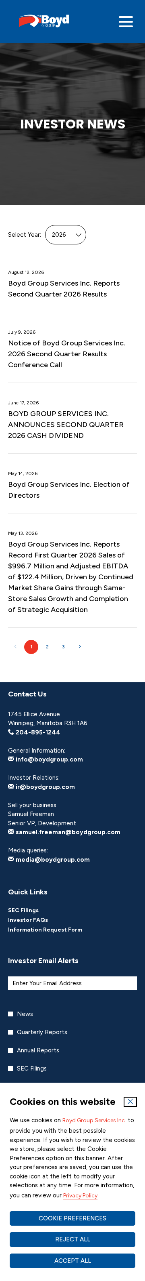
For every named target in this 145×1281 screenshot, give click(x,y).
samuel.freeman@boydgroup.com (67, 832)
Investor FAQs (39, 920)
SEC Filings (34, 910)
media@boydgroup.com (52, 859)
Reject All (72, 1239)
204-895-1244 (37, 732)
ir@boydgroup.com (44, 787)
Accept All (72, 1260)
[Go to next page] (79, 647)
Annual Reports (38, 1050)
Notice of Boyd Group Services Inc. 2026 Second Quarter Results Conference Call (66, 354)
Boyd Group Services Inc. (94, 1120)
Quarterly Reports (42, 1032)
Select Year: (24, 234)
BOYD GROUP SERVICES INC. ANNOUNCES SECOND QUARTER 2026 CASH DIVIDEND (66, 424)
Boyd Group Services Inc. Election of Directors (69, 490)
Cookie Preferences (72, 1218)
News (25, 1014)
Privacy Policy (80, 1195)
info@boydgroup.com (48, 759)
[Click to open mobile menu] (125, 21)
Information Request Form (56, 930)
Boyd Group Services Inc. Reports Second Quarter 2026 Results (64, 289)
